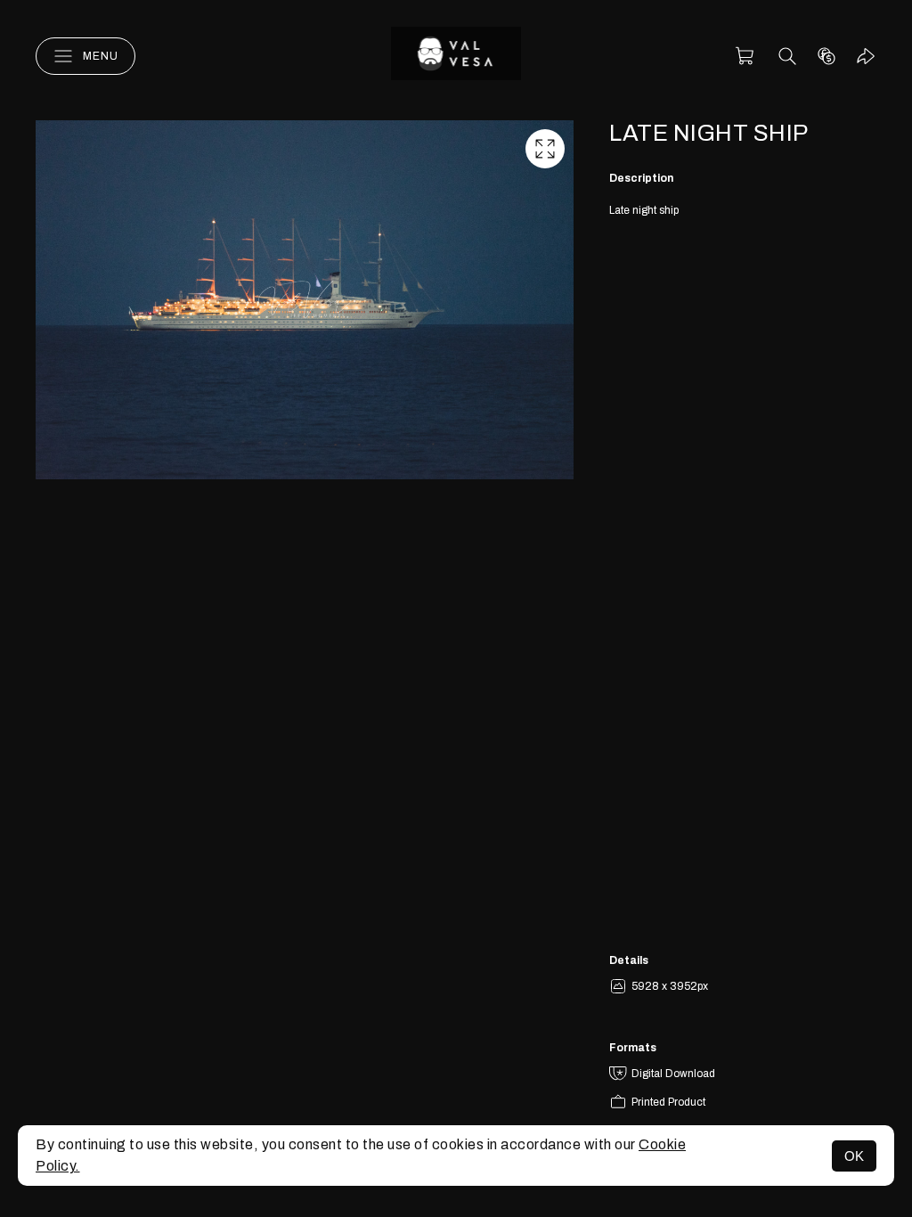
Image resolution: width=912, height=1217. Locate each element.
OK (854, 1156)
